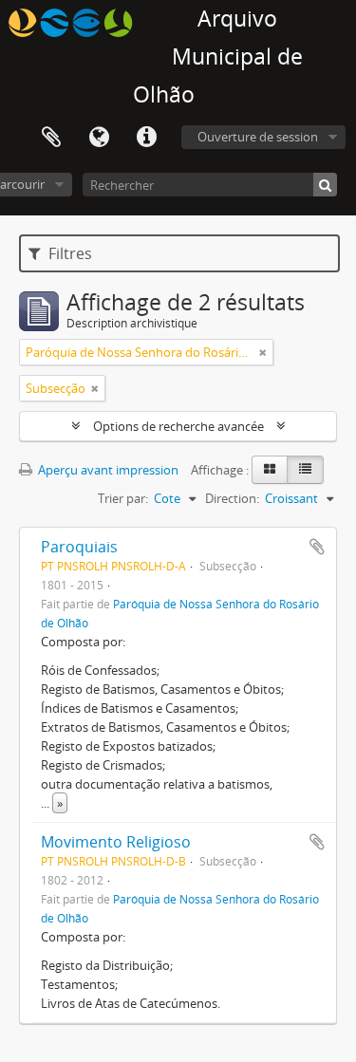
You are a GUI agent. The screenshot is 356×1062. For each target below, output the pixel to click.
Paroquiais (79, 546)
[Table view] (305, 470)
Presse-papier (51, 137)
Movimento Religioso (116, 841)
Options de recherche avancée (178, 426)
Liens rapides (146, 137)
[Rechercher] (325, 184)
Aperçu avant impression (106, 469)
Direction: (232, 498)
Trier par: (123, 498)
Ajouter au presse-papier (317, 546)
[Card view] (270, 470)
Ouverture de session (257, 136)
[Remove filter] (263, 352)
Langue (98, 137)
